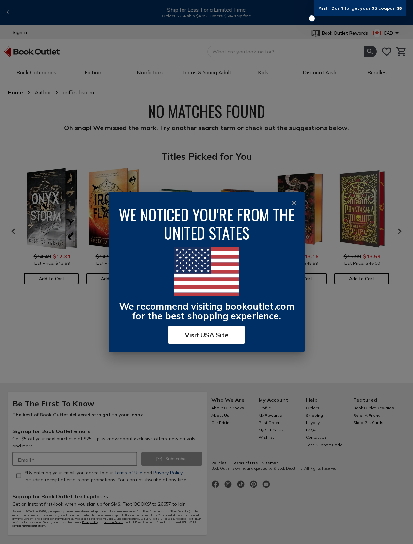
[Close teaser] (312, 18)
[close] (294, 203)
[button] (360, 8)
